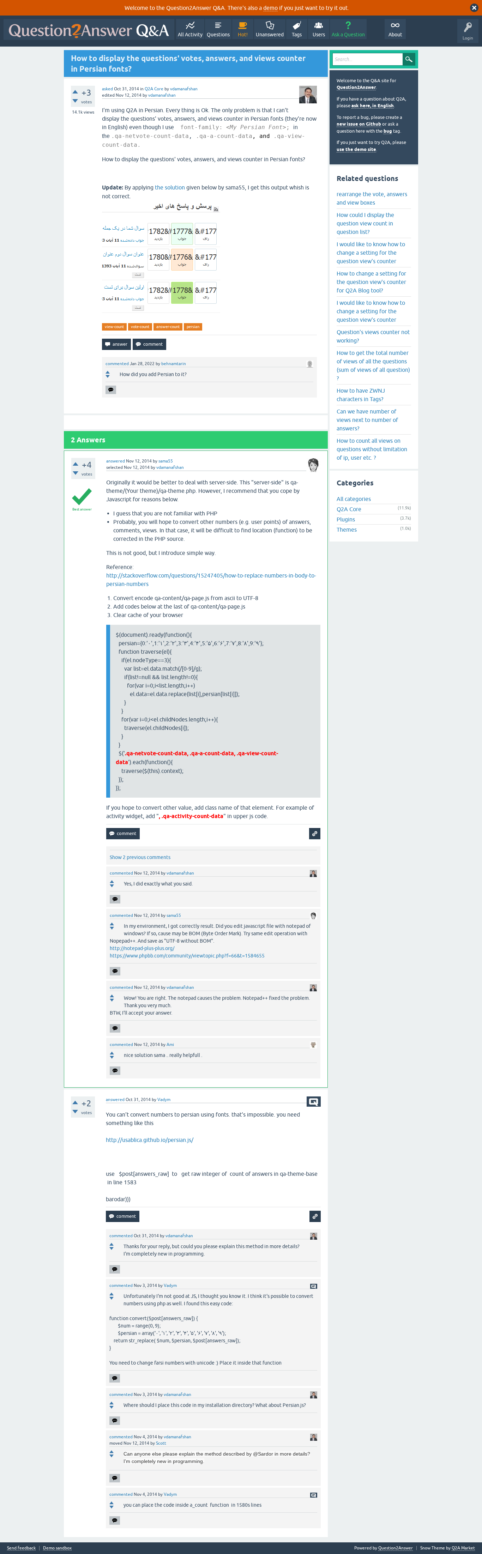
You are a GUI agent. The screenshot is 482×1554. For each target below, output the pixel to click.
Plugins (346, 519)
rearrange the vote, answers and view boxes (372, 198)
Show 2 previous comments (140, 857)
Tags (297, 34)
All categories (354, 499)
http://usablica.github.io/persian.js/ (149, 1140)
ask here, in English (372, 105)
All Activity (190, 34)
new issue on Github (359, 124)
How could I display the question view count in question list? (365, 223)
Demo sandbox (57, 1548)
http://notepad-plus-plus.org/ (142, 948)
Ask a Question (348, 34)
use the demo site (356, 149)
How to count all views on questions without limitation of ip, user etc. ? (372, 449)
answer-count (168, 327)
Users (319, 34)
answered (115, 461)
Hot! (243, 34)
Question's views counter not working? (373, 336)
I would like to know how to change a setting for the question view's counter (371, 252)
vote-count (140, 327)
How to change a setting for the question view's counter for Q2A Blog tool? (371, 282)
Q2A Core (154, 88)
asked (107, 88)
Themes (347, 529)
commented (117, 363)
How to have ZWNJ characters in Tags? (361, 394)
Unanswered (270, 34)
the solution (170, 187)
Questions (218, 34)
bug (388, 131)
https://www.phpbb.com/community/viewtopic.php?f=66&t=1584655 (187, 956)
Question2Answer (356, 87)
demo (270, 8)
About (395, 34)
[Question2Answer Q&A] (89, 29)
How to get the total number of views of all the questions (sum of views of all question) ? (373, 365)
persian (193, 327)
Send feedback (21, 1548)
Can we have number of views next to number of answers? (367, 419)
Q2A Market (463, 1548)
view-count (114, 327)
